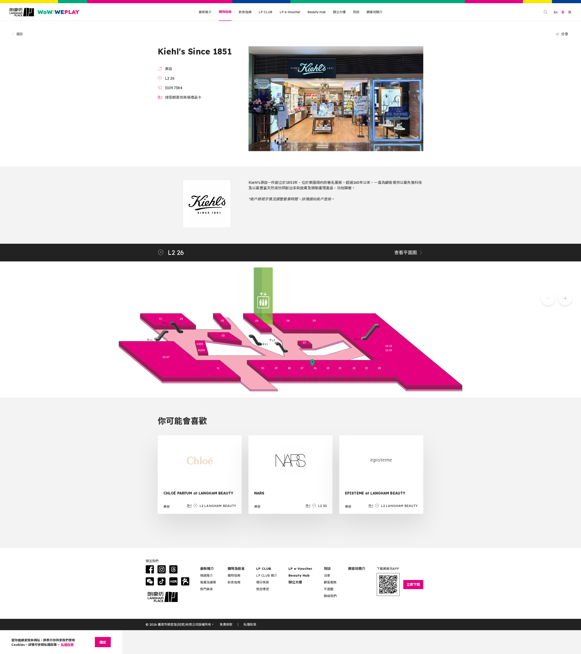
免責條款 (226, 624)
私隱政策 (250, 624)
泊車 (327, 575)
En (556, 12)
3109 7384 (173, 88)
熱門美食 (206, 589)
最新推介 (205, 12)
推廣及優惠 (208, 582)
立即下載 (413, 584)
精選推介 (206, 575)
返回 (19, 34)
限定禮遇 (262, 589)
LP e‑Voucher (300, 568)
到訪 (356, 12)
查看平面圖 (405, 252)
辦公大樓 (339, 12)
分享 (564, 34)
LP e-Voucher (290, 12)
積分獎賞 (262, 582)
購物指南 (225, 12)
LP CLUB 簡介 (266, 575)
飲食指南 (245, 12)
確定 (102, 642)
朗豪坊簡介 (374, 12)
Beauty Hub (317, 12)
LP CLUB (265, 12)
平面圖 (328, 589)
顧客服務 (330, 582)
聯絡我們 (330, 596)
